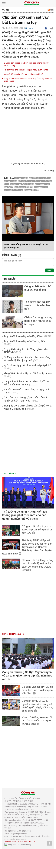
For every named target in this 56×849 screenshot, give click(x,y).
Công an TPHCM (31, 190)
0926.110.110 (17, 842)
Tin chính (8, 473)
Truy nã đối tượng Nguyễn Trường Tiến (25, 341)
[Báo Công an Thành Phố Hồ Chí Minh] (31, 3)
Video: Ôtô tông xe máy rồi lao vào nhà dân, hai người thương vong (37, 720)
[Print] (51, 28)
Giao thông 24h (12, 634)
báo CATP (8, 187)
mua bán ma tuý (42, 184)
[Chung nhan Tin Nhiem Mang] (17, 844)
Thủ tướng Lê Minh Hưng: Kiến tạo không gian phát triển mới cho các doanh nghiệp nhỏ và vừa (24, 515)
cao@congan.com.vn (18, 834)
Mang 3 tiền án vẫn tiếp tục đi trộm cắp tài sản (24, 74)
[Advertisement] (28, 442)
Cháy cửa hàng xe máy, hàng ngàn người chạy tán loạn (38, 321)
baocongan (38, 187)
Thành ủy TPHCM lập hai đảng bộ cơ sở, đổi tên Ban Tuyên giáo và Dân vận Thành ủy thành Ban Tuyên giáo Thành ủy (27, 547)
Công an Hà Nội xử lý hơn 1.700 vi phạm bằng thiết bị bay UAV (37, 529)
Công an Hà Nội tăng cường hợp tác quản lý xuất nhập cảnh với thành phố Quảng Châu (37, 565)
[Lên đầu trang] (49, 843)
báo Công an (17, 190)
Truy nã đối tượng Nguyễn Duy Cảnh (23, 336)
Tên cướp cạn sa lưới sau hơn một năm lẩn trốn (37, 305)
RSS (51, 10)
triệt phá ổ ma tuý (25, 181)
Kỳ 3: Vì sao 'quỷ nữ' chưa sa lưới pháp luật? (28, 365)
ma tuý (31, 184)
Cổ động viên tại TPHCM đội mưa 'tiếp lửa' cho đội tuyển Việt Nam (37, 690)
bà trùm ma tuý (21, 178)
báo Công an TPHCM (23, 187)
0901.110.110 (29, 842)
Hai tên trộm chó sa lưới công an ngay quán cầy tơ (26, 70)
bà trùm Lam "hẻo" (18, 184)
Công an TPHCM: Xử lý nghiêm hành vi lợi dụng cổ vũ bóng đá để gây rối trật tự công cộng (37, 705)
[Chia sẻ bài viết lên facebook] (46, 28)
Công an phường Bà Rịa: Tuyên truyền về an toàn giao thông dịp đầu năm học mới (27, 676)
